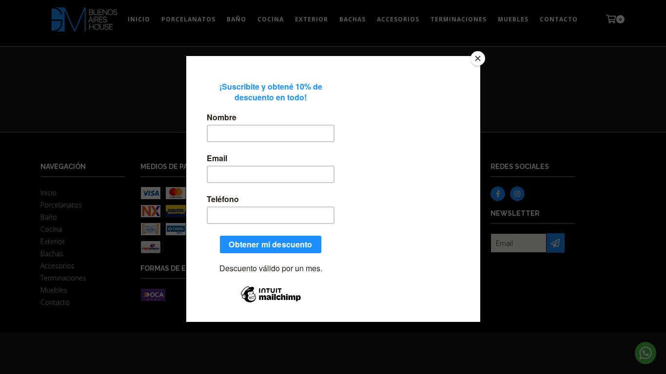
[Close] (477, 58)
